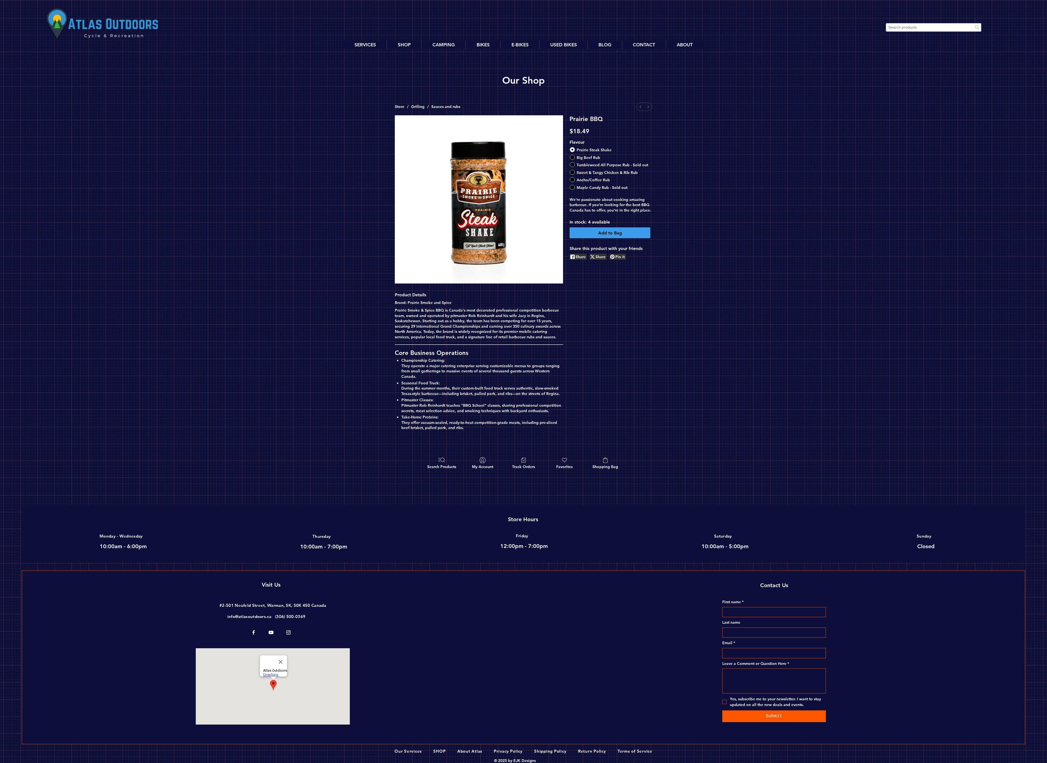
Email (728, 642)
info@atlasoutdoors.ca (249, 616)
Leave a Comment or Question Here (755, 663)
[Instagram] (288, 632)
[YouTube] (271, 632)
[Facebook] (254, 632)
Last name (731, 622)
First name (733, 601)
